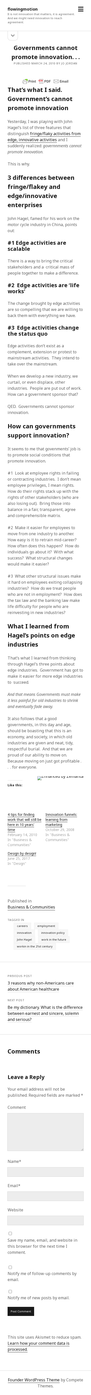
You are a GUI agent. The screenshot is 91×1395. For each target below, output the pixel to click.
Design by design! (22, 853)
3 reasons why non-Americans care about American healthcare (41, 986)
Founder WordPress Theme (34, 1380)
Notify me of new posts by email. (39, 1298)
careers (22, 926)
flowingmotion (23, 9)
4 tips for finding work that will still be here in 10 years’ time (24, 822)
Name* (14, 1161)
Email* (14, 1185)
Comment (17, 1107)
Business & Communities (31, 907)
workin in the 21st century (35, 946)
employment (46, 926)
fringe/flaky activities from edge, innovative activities (44, 136)
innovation (24, 933)
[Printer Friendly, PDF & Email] (45, 81)
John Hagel (24, 939)
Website (15, 1210)
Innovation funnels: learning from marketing (61, 819)
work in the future (53, 939)
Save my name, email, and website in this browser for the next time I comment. (42, 1246)
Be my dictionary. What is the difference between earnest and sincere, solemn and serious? (45, 1013)
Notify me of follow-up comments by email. (42, 1276)
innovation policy (53, 933)
